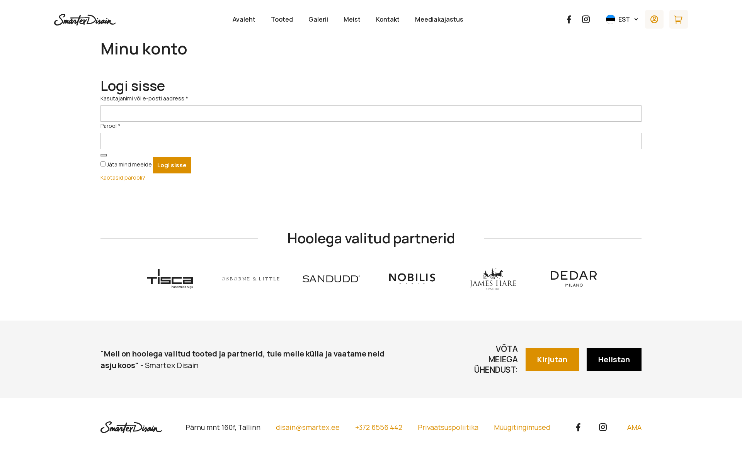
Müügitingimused (522, 427)
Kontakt (388, 19)
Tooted (282, 19)
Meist (352, 19)
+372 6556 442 (378, 427)
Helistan (614, 359)
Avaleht (244, 19)
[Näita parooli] (103, 155)
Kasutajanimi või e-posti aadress (144, 98)
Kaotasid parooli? (122, 177)
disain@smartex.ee (308, 427)
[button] (622, 19)
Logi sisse (172, 165)
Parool (110, 125)
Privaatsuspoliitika (448, 427)
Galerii (318, 19)
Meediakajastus (439, 19)
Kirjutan (552, 359)
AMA (634, 427)
